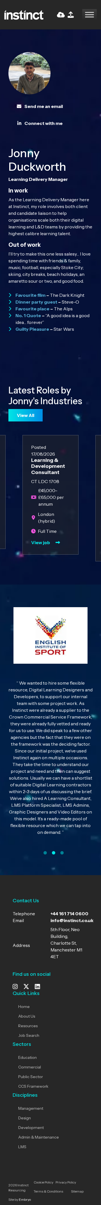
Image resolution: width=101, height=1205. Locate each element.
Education (27, 1057)
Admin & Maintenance (38, 1137)
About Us (26, 1016)
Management (30, 1108)
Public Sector (30, 1076)
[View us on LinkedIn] (37, 987)
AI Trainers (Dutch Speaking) (80, 466)
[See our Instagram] (15, 987)
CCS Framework (33, 1086)
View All (25, 415)
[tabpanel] (50, 725)
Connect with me (43, 123)
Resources (28, 1025)
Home (24, 1006)
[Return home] (23, 14)
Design (24, 1117)
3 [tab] (62, 852)
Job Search (28, 1035)
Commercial (29, 1067)
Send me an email (43, 106)
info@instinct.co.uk (71, 920)
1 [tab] (45, 852)
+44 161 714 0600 (69, 913)
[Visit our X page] (26, 987)
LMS (22, 1146)
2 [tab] (53, 852)
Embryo (25, 1199)
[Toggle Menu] (89, 14)
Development (31, 1127)
